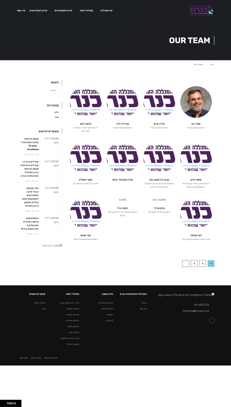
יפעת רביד (122, 208)
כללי (56, 117)
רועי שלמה (196, 235)
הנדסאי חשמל (73, 308)
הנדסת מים (74, 332)
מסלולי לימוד (86, 10)
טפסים (110, 314)
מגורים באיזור (107, 308)
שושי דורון (196, 179)
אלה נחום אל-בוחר (122, 179)
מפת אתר (23, 358)
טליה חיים (159, 123)
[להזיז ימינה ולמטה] (4, 404)
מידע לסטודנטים (38, 10)
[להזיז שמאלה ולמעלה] (3, 402)
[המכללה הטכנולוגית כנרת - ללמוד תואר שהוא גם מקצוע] (201, 12)
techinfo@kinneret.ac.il (196, 311)
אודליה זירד (122, 123)
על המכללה (106, 10)
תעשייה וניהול (73, 344)
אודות (144, 303)
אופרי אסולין (85, 179)
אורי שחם (85, 235)
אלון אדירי (159, 208)
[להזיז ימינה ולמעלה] (4, 402)
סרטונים (109, 320)
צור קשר (21, 10)
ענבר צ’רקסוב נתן (159, 179)
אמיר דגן (196, 123)
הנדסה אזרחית (72, 320)
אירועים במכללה (105, 303)
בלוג (56, 112)
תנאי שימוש (36, 358)
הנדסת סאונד (73, 326)
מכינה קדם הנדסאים (70, 338)
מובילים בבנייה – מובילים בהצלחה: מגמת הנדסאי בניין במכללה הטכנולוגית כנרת (29, 168)
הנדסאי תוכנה (72, 314)
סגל (43, 308)
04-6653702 (201, 304)
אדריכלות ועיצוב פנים (69, 303)
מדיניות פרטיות (50, 358)
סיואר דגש (85, 123)
